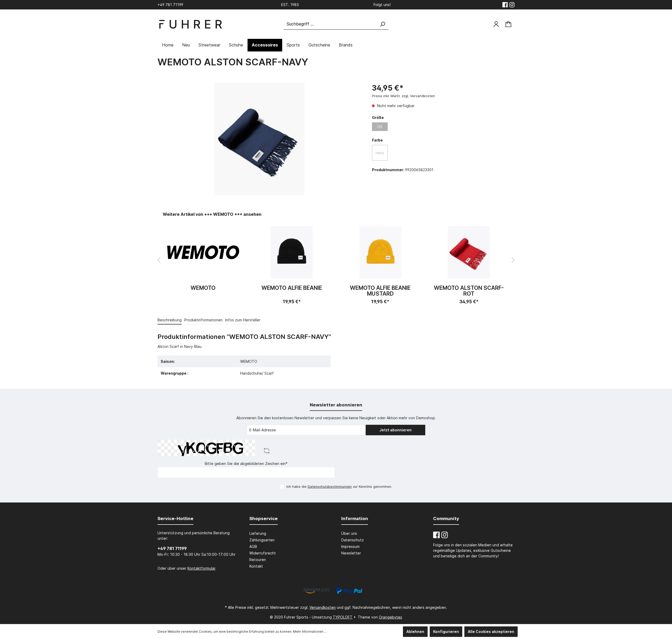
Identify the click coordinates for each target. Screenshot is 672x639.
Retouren (257, 559)
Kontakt (256, 566)
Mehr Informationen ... (310, 631)
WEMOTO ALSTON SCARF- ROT (469, 291)
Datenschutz (352, 540)
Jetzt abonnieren (395, 430)
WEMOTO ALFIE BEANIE (291, 288)
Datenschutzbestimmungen (330, 487)
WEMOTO (203, 288)
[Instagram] (511, 4)
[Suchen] (382, 24)
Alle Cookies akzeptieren (491, 631)
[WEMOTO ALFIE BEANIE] (292, 252)
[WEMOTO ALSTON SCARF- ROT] (469, 252)
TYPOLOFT (343, 617)
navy (380, 152)
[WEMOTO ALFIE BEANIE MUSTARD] (380, 252)
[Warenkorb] (508, 24)
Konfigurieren (446, 631)
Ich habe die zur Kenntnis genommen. (339, 487)
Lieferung (257, 533)
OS (379, 126)
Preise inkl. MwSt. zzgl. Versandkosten (403, 96)
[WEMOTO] (203, 252)
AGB (253, 546)
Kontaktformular (201, 568)
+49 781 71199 (172, 548)
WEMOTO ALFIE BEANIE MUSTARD (380, 291)
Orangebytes (390, 617)
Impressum (350, 546)
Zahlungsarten (262, 540)
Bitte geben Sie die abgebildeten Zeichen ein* (246, 463)
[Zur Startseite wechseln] (190, 24)
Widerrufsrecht (262, 553)
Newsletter (351, 553)
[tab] (170, 319)
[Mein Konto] (496, 24)
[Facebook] (505, 4)
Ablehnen (415, 631)
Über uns (349, 533)
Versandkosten (322, 607)
